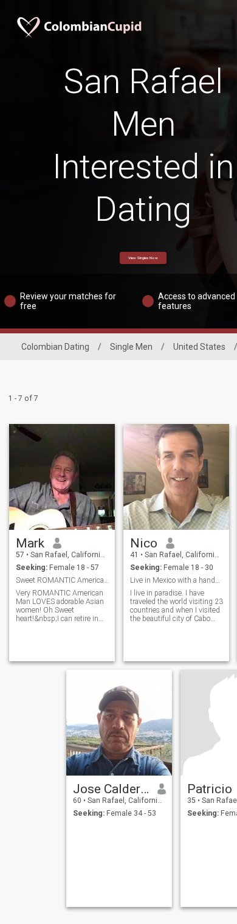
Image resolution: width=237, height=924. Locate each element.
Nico (143, 543)
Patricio (209, 789)
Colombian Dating (55, 347)
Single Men (131, 347)
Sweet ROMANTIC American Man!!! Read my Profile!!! (62, 580)
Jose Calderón (111, 789)
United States (199, 347)
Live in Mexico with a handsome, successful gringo (176, 580)
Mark (30, 543)
